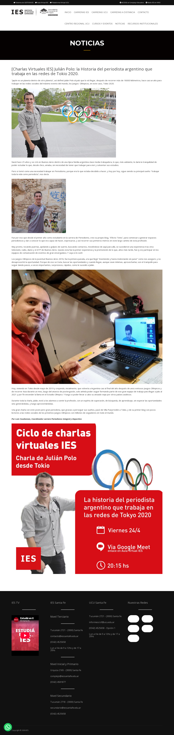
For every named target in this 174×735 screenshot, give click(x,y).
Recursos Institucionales (143, 24)
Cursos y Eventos (102, 24)
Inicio (68, 12)
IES (27, 730)
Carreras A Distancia (122, 12)
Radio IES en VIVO (153, 2)
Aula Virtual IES (42, 2)
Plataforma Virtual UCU (60, 2)
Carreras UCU (100, 12)
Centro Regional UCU (77, 24)
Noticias (120, 24)
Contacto (143, 12)
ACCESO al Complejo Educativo (132, 2)
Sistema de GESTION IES (24, 2)
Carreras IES (81, 12)
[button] (8, 727)
